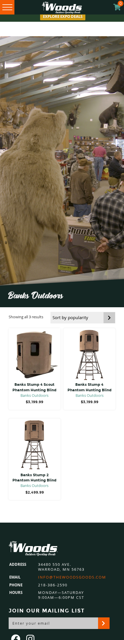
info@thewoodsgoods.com (72, 577)
